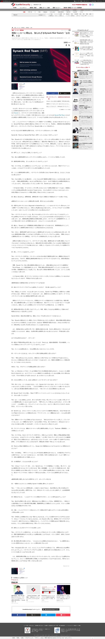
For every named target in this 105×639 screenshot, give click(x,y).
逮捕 (90, 14)
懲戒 (87, 14)
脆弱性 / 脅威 (33, 7)
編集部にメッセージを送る (65, 109)
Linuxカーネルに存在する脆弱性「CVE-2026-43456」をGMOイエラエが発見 (63, 101)
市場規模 (78, 10)
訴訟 (72, 14)
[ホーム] (12, 27)
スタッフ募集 (78, 625)
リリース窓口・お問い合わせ (29, 625)
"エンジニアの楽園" (58, 14)
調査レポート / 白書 (45, 7)
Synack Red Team (60, 115)
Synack (16, 113)
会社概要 (46, 625)
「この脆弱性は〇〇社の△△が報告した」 (56, 15)
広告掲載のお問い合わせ (39, 625)
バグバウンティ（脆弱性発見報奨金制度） (59, 98)
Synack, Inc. (15, 579)
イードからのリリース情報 (71, 625)
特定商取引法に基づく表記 (53, 625)
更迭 (80, 14)
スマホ (81, 12)
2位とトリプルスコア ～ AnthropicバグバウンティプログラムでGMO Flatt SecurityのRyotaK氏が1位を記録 (70, 106)
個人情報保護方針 (62, 625)
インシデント (23, 7)
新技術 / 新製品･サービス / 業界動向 (73, 7)
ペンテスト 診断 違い (70, 15)
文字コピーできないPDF (81, 15)
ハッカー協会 (50, 14)
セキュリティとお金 (88, 10)
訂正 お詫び (52, 12)
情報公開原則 (61, 12)
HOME (14, 7)
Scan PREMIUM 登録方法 (79, 5)
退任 (84, 14)
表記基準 (75, 12)
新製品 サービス (62, 10)
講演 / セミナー (56, 7)
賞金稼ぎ (68, 14)
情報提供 (45, 12)
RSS (39, 12)
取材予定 (68, 12)
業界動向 (71, 10)
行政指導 (76, 14)
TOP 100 (30, 12)
